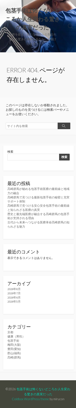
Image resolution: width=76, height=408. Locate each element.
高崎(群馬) (14, 357)
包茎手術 (13, 341)
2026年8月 (14, 289)
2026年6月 (14, 297)
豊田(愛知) (14, 349)
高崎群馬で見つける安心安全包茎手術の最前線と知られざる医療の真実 (38, 208)
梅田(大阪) (14, 345)
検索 (10, 152)
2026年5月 (14, 301)
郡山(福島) (14, 353)
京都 (10, 332)
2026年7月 (14, 293)
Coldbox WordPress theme (30, 399)
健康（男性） (16, 336)
